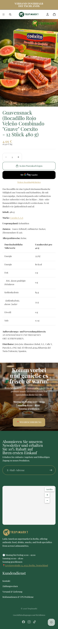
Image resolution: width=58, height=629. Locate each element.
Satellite (49, 489)
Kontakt (6, 580)
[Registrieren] (51, 470)
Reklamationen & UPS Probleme (18, 596)
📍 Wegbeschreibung (29, 422)
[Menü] (3, 14)
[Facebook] (23, 622)
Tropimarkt (32, 608)
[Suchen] (10, 14)
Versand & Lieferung (12, 591)
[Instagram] (29, 622)
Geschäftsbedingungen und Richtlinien (29, 615)
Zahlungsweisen (10, 586)
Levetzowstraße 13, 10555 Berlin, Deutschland (26, 565)
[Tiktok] (34, 622)
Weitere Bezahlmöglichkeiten (29, 182)
